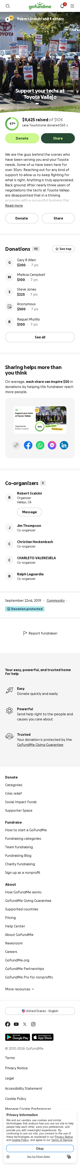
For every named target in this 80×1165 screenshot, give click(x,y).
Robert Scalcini (29, 493)
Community (56, 600)
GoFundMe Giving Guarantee (40, 745)
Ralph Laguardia (30, 574)
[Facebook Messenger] (52, 445)
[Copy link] (16, 445)
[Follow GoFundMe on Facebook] (7, 1024)
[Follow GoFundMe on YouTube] (16, 1024)
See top (65, 249)
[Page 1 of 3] (37, 103)
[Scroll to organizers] (11, 17)
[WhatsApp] (40, 445)
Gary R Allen (26, 260)
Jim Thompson (29, 526)
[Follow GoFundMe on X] (24, 1024)
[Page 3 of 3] (44, 103)
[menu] (72, 6)
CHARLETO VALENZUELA (36, 558)
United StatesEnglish (42, 1011)
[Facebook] (28, 445)
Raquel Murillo (28, 319)
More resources (17, 989)
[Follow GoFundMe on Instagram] (33, 1024)
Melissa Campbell (31, 275)
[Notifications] (62, 6)
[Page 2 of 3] (41, 103)
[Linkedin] (64, 445)
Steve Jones (26, 289)
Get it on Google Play (17, 1037)
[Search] (7, 6)
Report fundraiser (43, 633)
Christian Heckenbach (35, 542)
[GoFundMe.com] (40, 6)
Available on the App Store (43, 1037)
